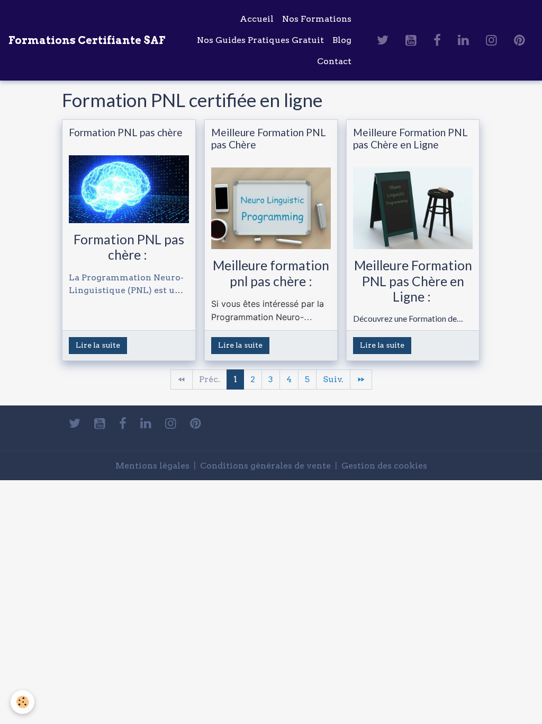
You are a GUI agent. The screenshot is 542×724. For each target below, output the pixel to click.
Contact (334, 61)
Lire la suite (98, 345)
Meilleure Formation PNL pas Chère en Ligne (410, 138)
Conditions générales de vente (265, 466)
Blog (341, 40)
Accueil (257, 19)
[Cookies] (22, 702)
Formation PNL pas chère (126, 132)
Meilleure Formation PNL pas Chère (268, 138)
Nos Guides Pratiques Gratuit (260, 40)
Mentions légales (152, 466)
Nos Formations (316, 19)
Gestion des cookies (384, 466)
